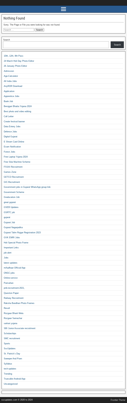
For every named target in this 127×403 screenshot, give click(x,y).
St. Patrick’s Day (12, 353)
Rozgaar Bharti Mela (13, 313)
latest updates (10, 263)
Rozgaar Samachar (13, 318)
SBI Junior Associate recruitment (19, 328)
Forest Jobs (9, 152)
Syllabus (8, 363)
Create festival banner (14, 121)
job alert (7, 252)
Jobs (6, 257)
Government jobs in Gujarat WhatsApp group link (27, 187)
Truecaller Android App (14, 379)
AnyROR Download (13, 86)
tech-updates (10, 368)
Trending (8, 374)
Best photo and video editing (17, 111)
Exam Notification (12, 146)
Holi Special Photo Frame (16, 242)
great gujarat (10, 202)
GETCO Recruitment (14, 177)
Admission (9, 71)
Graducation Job (12, 197)
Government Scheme (14, 192)
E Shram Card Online (14, 141)
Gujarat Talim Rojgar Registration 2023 (22, 232)
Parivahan (8, 283)
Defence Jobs (10, 131)
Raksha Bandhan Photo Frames (19, 303)
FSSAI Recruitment (13, 167)
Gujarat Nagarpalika (13, 227)
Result (7, 308)
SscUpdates (10, 348)
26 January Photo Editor (15, 66)
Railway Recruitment (13, 298)
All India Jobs (10, 81)
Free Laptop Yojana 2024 (16, 157)
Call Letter (9, 116)
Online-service (11, 278)
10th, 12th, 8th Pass (13, 56)
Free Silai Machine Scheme (17, 162)
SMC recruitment (12, 338)
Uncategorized (11, 384)
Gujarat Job (9, 222)
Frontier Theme (118, 400)
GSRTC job (9, 212)
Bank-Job (8, 101)
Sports (7, 343)
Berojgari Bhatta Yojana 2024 (18, 106)
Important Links (11, 247)
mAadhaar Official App (14, 268)
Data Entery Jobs (12, 126)
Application (9, 91)
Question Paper (11, 293)
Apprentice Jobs (11, 96)
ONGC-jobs (9, 273)
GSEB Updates (11, 207)
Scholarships (10, 333)
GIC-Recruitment (12, 182)
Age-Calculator (11, 76)
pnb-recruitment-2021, (14, 288)
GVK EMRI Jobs (12, 237)
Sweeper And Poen (13, 358)
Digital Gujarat (10, 136)
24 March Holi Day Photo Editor (19, 61)
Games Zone (10, 172)
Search (6, 40)
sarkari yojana (10, 323)
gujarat (7, 217)
